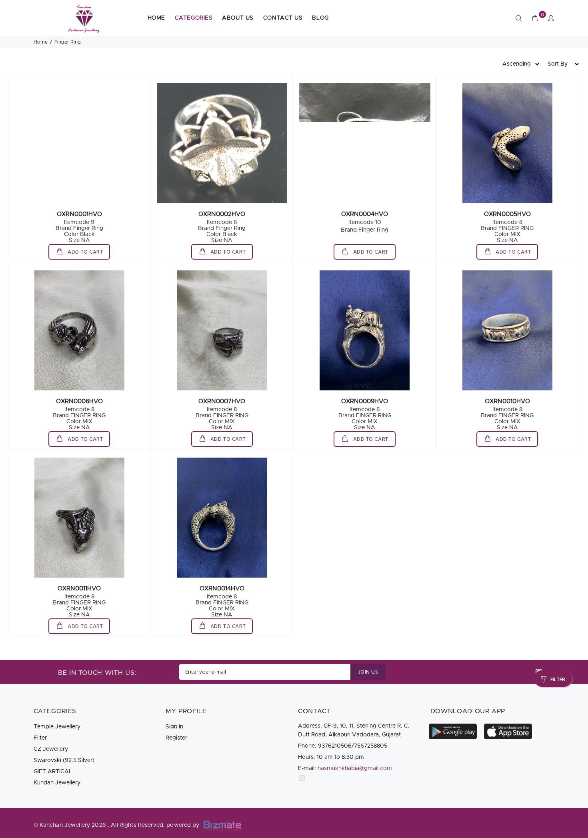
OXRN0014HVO (222, 589)
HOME (156, 18)
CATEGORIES (194, 18)
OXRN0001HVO (79, 214)
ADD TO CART (84, 252)
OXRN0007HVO (221, 401)
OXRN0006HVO (79, 401)
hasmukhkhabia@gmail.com (355, 768)
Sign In (174, 727)
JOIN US (368, 672)
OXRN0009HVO (364, 401)
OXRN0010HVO (507, 401)
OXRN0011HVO (79, 589)
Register (176, 738)
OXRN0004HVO (364, 214)
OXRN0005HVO (507, 214)
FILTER (557, 679)
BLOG (320, 18)
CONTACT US (283, 18)
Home (41, 42)
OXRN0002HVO (221, 214)
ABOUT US (237, 18)
